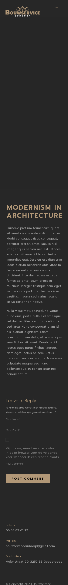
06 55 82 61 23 (17, 530)
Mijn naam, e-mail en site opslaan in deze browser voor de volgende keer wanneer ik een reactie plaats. (32, 452)
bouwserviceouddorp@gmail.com (30, 546)
